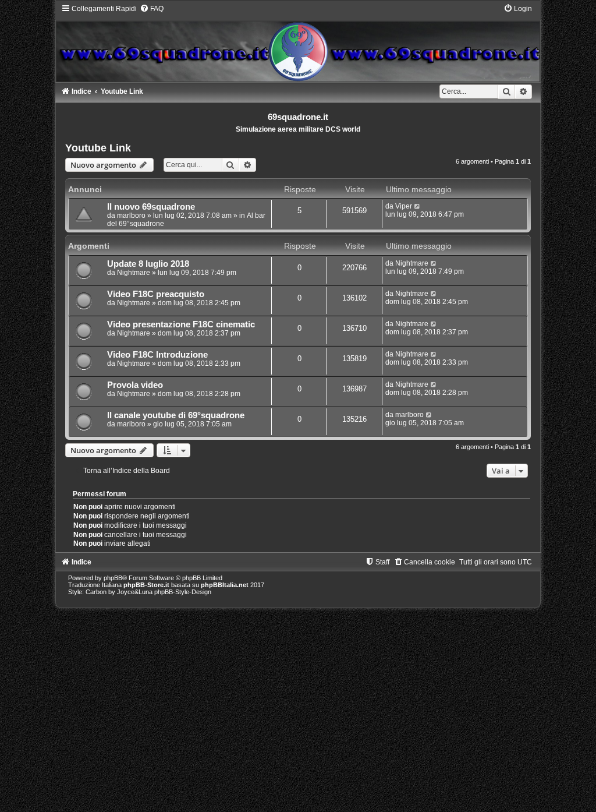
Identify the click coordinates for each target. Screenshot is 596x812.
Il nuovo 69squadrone (151, 206)
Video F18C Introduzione (157, 354)
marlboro (131, 215)
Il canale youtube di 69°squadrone (175, 415)
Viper (403, 206)
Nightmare (133, 273)
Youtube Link (98, 148)
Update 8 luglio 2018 (148, 264)
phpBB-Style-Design (182, 591)
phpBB (113, 577)
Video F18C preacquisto (155, 294)
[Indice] (298, 42)
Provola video (135, 385)
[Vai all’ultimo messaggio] (417, 206)
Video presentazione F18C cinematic (181, 324)
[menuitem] (152, 9)
